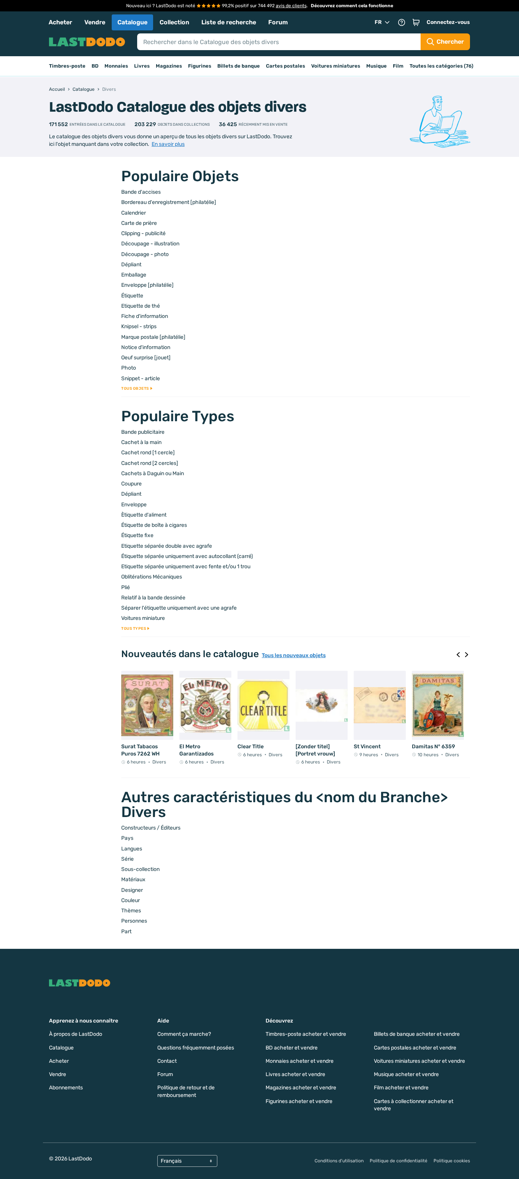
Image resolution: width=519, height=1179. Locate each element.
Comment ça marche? (184, 1034)
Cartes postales (285, 66)
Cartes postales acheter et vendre (415, 1048)
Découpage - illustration (150, 243)
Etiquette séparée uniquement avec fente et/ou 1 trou (185, 566)
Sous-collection (140, 869)
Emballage (133, 275)
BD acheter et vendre (292, 1048)
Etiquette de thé (140, 306)
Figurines (199, 66)
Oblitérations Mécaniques (151, 577)
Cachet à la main (141, 442)
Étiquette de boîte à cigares (154, 525)
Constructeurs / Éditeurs (150, 828)
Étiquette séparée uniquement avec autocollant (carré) (187, 556)
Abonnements (66, 1087)
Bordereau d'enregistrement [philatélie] (168, 202)
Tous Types (133, 628)
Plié (125, 587)
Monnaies (116, 66)
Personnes (134, 921)
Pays (127, 838)
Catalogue (132, 22)
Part (126, 931)
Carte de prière (139, 223)
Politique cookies (452, 1160)
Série (127, 859)
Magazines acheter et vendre (301, 1087)
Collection (174, 22)
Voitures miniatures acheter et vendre (419, 1061)
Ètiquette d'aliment (143, 515)
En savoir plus (168, 144)
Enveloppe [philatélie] (147, 285)
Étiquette (132, 295)
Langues (131, 849)
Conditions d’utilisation (339, 1160)
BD (95, 66)
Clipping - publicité (143, 233)
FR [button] (378, 22)
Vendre (94, 22)
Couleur (130, 900)
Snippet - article (140, 378)
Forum (278, 22)
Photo (128, 368)
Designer (132, 890)
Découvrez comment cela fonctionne (352, 5)
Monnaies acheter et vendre (300, 1061)
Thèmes (131, 910)
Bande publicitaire (143, 432)
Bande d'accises (141, 192)
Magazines (169, 66)
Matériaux (133, 879)
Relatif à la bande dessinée (153, 597)
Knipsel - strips (139, 326)
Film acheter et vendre (401, 1087)
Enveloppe (134, 504)
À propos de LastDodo (75, 1034)
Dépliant (131, 264)
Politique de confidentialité (398, 1160)
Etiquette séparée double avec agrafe (166, 546)
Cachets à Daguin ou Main (152, 473)
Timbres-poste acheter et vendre (306, 1034)
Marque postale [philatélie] (153, 337)
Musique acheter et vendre (406, 1074)
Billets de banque (238, 66)
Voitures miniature (143, 618)
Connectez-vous (448, 22)
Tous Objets (135, 388)
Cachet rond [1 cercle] (148, 452)
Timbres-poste (67, 66)
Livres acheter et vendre (295, 1074)
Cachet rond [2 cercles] (149, 463)
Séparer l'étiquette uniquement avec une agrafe (179, 608)
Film (398, 66)
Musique (376, 66)
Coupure (131, 483)
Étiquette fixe (137, 535)
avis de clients (291, 5)
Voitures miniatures (335, 66)
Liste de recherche (228, 22)
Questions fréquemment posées (195, 1048)
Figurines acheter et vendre (299, 1101)
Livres (142, 66)
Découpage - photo (145, 254)
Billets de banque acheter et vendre (417, 1034)
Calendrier (133, 213)
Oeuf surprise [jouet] (146, 357)
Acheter (60, 22)
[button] (416, 22)
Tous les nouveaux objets (294, 655)
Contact (167, 1061)
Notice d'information (145, 347)
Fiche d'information (144, 316)
